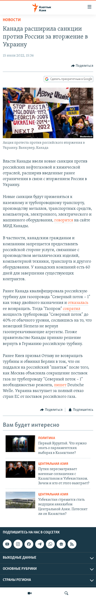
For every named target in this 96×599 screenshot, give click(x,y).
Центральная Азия (53, 464)
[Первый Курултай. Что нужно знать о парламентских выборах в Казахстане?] (20, 443)
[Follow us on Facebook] (28, 544)
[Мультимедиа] (30, 593)
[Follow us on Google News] (61, 544)
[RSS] (72, 544)
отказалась (78, 303)
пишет (60, 385)
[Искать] (66, 593)
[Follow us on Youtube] (7, 544)
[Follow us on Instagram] (18, 544)
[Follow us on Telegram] (39, 544)
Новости (12, 20)
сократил (71, 309)
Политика (46, 438)
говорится (63, 220)
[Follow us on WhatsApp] (50, 544)
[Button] (82, 66)
